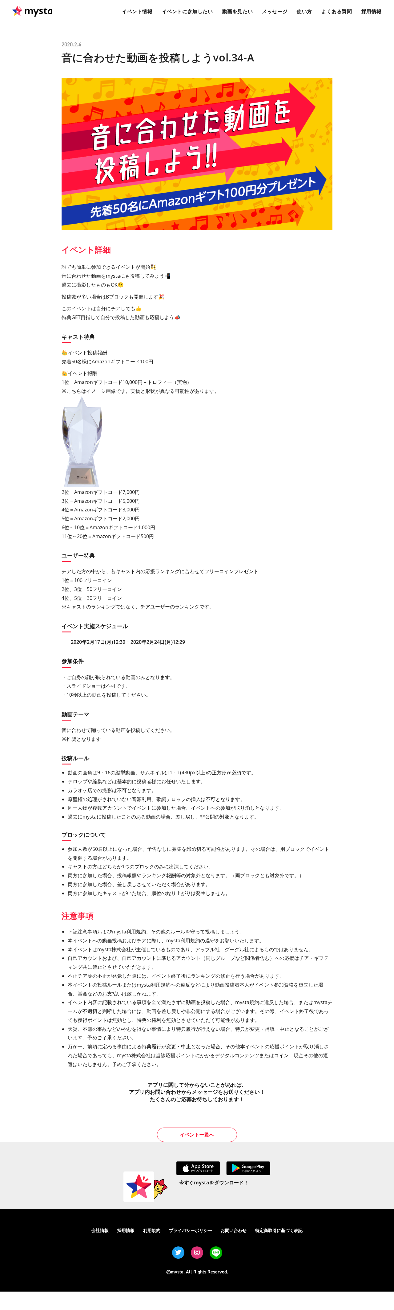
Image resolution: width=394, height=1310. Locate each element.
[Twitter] (178, 1252)
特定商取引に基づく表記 (279, 1230)
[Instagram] (197, 1252)
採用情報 (126, 1230)
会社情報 (100, 1230)
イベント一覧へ (197, 1134)
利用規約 (151, 1230)
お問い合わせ (234, 1230)
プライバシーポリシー (190, 1230)
